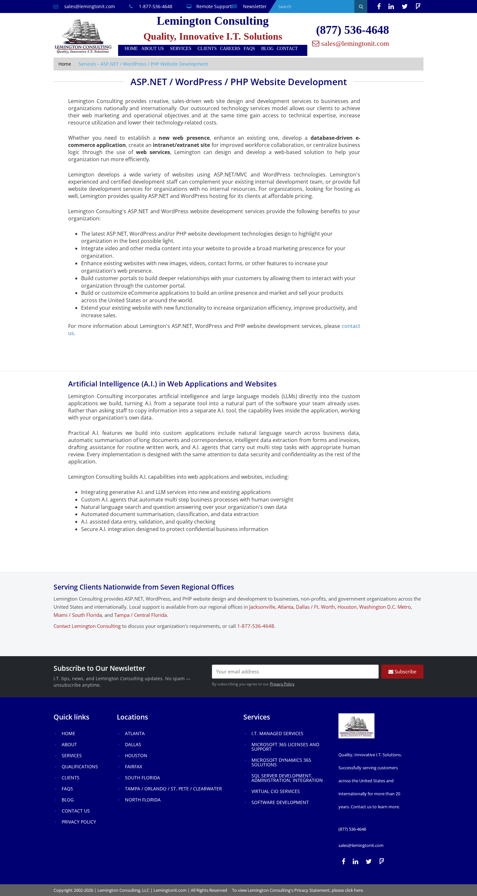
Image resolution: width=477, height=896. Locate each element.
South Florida (142, 777)
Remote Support (214, 6)
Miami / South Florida (78, 615)
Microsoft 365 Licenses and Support (285, 746)
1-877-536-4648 (155, 6)
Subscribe (404, 671)
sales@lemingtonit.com (89, 6)
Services (180, 48)
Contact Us (76, 811)
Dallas (133, 744)
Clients (207, 48)
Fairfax (133, 766)
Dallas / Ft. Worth (315, 607)
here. (359, 890)
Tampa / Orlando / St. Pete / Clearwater (173, 789)
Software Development (280, 802)
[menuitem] (131, 49)
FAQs (249, 48)
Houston (347, 607)
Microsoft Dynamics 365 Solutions (281, 762)
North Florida (143, 800)
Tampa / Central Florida (140, 615)
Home (131, 48)
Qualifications (80, 766)
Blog (267, 48)
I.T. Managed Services (277, 733)
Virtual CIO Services (275, 791)
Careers (230, 48)
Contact (287, 48)
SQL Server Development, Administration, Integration (287, 778)
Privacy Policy (282, 684)
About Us (152, 48)
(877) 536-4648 (352, 29)
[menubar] (212, 49)
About (69, 744)
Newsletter (254, 6)
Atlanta (285, 607)
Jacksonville (262, 607)
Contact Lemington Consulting (87, 626)
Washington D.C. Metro (385, 607)
